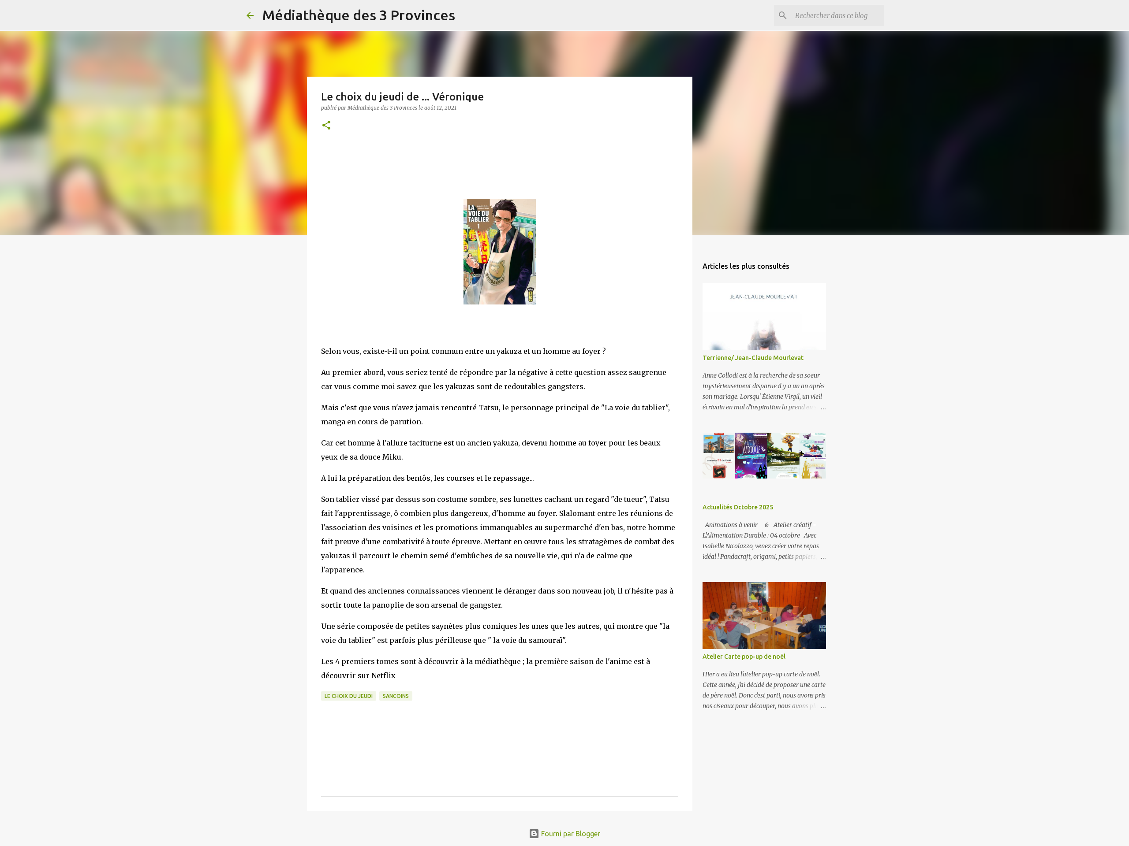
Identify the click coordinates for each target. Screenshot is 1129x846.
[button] (326, 126)
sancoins (396, 696)
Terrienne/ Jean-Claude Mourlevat (753, 357)
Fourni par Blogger (569, 834)
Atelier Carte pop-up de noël (744, 656)
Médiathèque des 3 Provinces (358, 15)
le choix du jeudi (349, 696)
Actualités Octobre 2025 (738, 507)
